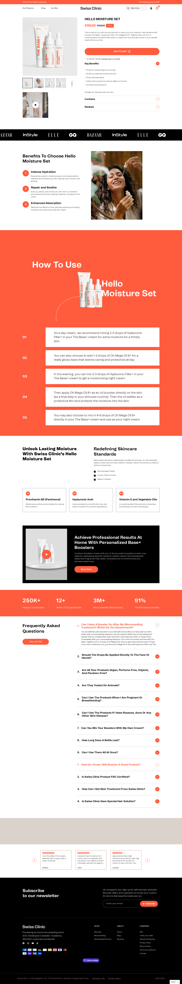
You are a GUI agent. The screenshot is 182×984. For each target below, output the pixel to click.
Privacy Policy (145, 943)
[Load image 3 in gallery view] (50, 83)
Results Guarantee (147, 939)
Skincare (97, 932)
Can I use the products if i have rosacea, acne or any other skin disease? (114, 714)
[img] (56, 853)
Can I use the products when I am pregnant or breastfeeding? (109, 699)
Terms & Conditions (148, 950)
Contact (143, 953)
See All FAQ (35, 642)
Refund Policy (145, 946)
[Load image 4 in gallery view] (61, 83)
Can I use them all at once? (97, 752)
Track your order (146, 935)
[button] (29, 8)
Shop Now (86, 569)
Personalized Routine (102, 939)
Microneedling (100, 935)
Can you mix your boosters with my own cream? (110, 728)
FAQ (141, 932)
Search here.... (135, 8)
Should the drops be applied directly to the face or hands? (113, 656)
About (119, 932)
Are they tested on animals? (98, 685)
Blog (119, 935)
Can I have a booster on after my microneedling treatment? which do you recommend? (110, 626)
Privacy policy (114, 978)
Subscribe (150, 904)
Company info (98, 978)
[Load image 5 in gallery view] (72, 83)
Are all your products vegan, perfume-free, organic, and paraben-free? (113, 672)
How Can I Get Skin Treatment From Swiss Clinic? (111, 789)
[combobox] (175, 982)
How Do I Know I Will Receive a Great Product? (108, 764)
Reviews (120, 939)
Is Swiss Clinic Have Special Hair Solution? (106, 801)
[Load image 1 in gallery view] (28, 83)
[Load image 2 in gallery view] (39, 83)
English (173, 982)
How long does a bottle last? (98, 740)
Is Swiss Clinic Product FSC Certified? (103, 777)
